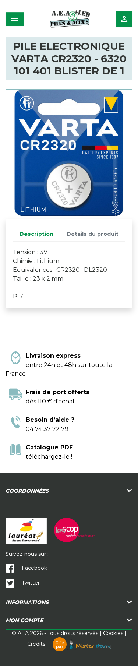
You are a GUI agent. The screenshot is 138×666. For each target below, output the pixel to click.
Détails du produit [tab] (92, 234)
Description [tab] (36, 234)
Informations (27, 602)
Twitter (30, 582)
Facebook (33, 568)
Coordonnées (27, 490)
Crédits (45, 644)
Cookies (113, 633)
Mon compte (24, 620)
